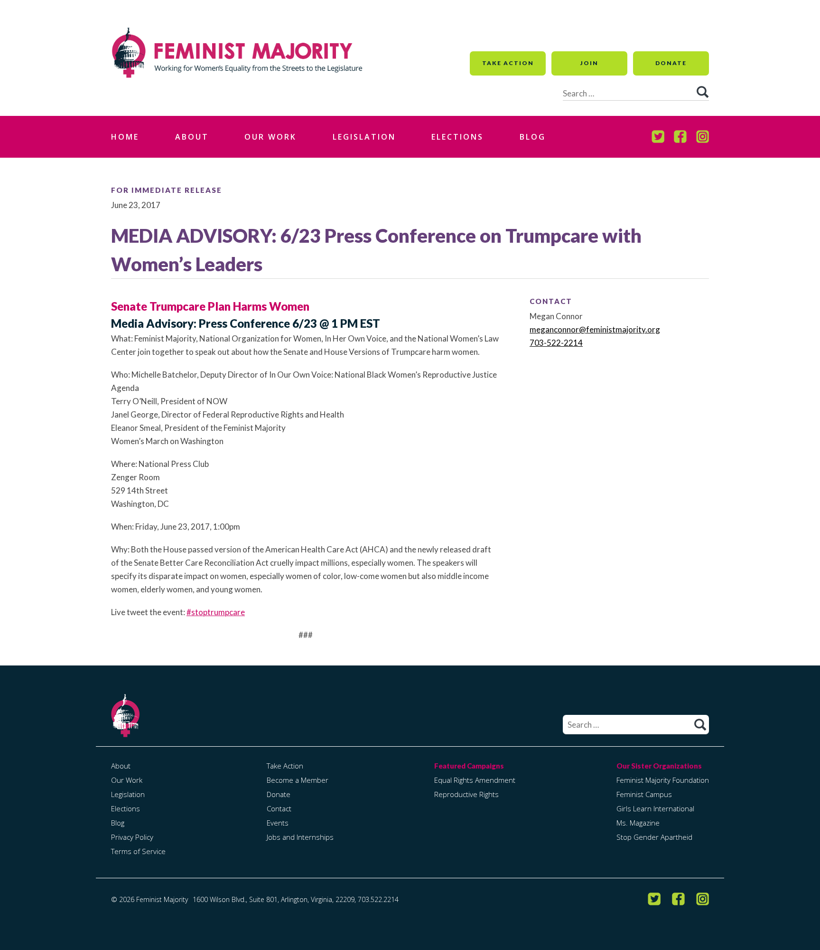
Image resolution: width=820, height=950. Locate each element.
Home (125, 137)
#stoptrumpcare (215, 612)
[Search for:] (636, 725)
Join (589, 62)
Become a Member (297, 780)
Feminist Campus (644, 794)
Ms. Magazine (638, 822)
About (192, 137)
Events (278, 822)
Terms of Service (138, 851)
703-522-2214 (556, 343)
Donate (671, 62)
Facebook (680, 137)
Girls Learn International (655, 808)
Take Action (508, 62)
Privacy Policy (132, 837)
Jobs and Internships (300, 837)
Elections (457, 137)
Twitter (658, 137)
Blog (533, 137)
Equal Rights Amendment (474, 780)
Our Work (270, 137)
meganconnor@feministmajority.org (595, 329)
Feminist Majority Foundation (662, 780)
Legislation (364, 137)
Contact (279, 808)
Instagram (702, 137)
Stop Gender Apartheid (654, 837)
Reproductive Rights (466, 794)
